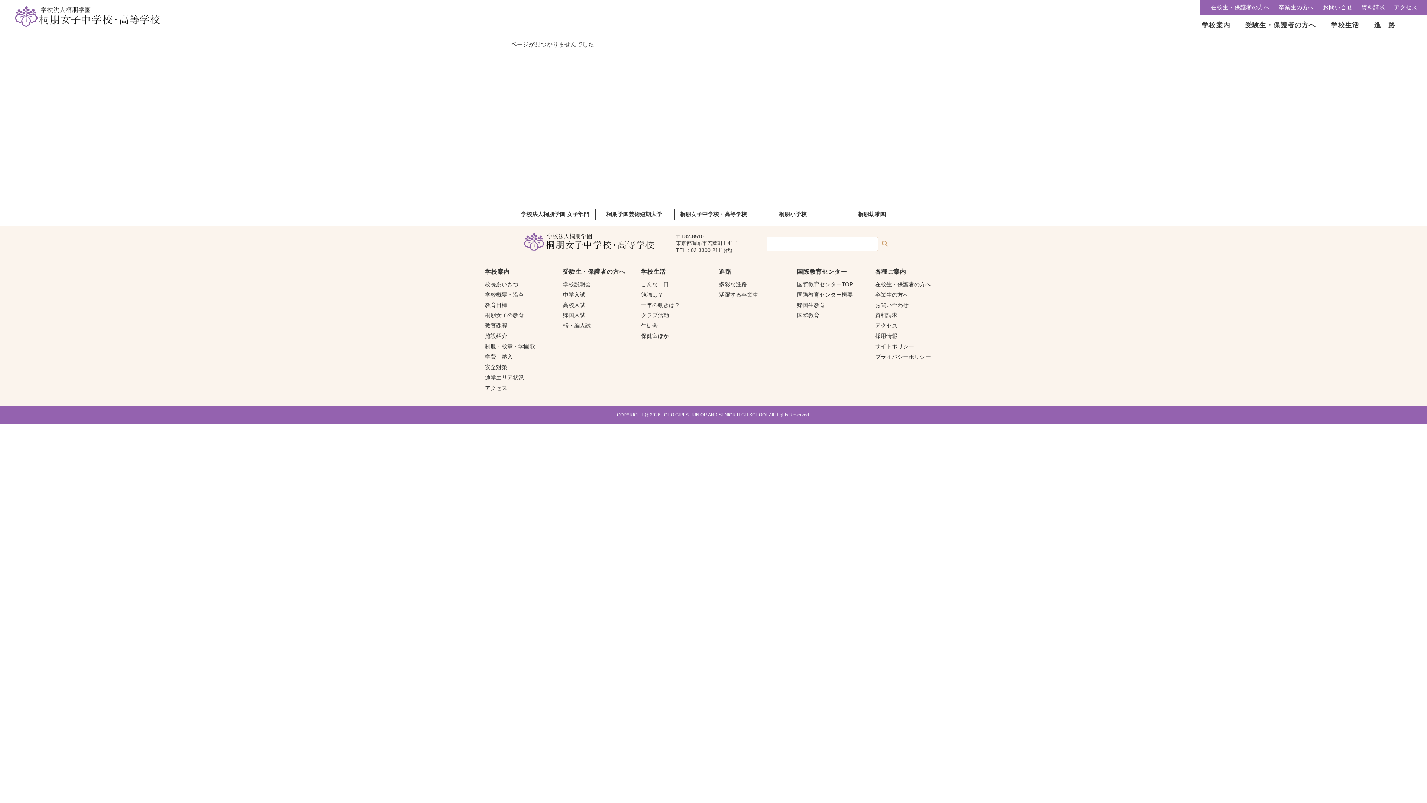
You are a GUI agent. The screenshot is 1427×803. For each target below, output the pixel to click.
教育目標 (496, 305)
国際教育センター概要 (825, 294)
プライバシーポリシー (903, 357)
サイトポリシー (894, 346)
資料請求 (1373, 7)
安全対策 (496, 367)
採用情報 (886, 336)
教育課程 (496, 325)
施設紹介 (496, 336)
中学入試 (574, 294)
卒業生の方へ (1296, 7)
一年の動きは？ (660, 305)
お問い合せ (1337, 7)
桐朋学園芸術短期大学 (634, 214)
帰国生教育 (811, 305)
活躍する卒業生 (738, 294)
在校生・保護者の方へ (1240, 7)
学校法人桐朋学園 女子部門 (555, 214)
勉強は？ (652, 294)
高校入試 (574, 305)
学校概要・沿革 (504, 294)
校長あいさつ (501, 284)
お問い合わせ (892, 305)
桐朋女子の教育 (504, 315)
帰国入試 (574, 315)
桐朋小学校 (793, 214)
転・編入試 (577, 325)
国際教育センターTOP (825, 284)
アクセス (1406, 7)
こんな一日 (655, 284)
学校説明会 (577, 284)
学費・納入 (499, 357)
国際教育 (808, 315)
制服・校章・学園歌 (510, 346)
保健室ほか (655, 336)
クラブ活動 (655, 315)
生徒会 (649, 325)
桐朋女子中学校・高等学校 (713, 214)
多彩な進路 (733, 284)
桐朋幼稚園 (872, 214)
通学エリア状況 (504, 377)
